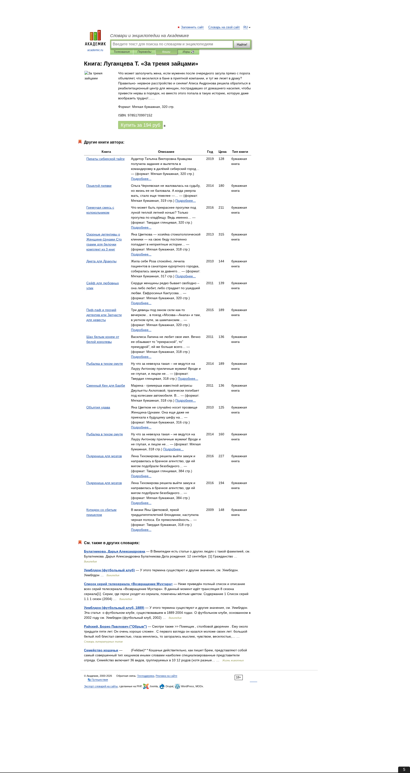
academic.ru (95, 50)
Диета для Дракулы (101, 261)
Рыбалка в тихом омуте (104, 363)
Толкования (122, 51)
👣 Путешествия (98, 679)
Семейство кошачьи (101, 650)
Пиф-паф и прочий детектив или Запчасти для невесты (104, 315)
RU (245, 27)
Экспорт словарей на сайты (101, 686)
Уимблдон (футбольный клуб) (109, 570)
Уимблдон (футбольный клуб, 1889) (114, 608)
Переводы (144, 51)
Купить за (140, 125)
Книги (166, 51)
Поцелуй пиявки (99, 185)
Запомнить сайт (193, 27)
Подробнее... (141, 179)
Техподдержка (145, 675)
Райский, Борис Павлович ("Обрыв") (115, 626)
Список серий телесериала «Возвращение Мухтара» (128, 584)
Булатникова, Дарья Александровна (114, 551)
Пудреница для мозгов (104, 456)
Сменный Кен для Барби (105, 385)
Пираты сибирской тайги (105, 159)
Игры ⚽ (188, 51)
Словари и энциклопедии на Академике (149, 35)
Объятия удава (98, 407)
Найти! (242, 44)
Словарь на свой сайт (224, 27)
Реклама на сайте (166, 675)
